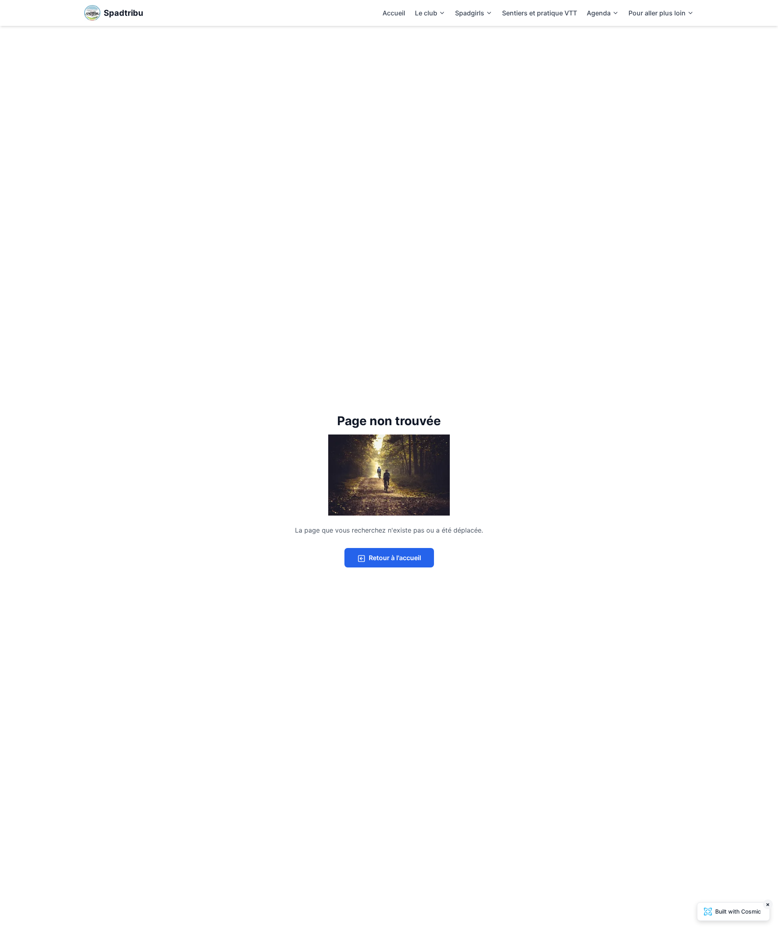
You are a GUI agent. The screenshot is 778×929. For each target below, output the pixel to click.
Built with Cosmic (742, 908)
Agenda (599, 13)
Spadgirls (469, 13)
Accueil (394, 13)
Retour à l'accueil (395, 558)
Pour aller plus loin (657, 13)
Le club (426, 13)
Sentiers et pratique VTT (539, 13)
